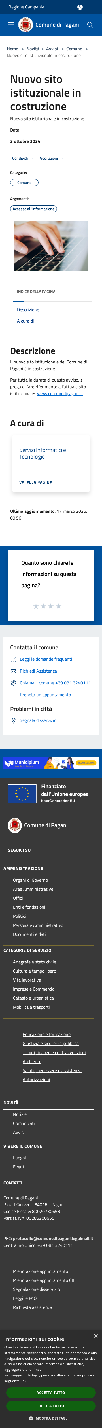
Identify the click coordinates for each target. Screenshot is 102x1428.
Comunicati (24, 1123)
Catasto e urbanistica (33, 998)
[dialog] (51, 1379)
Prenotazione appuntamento (40, 1271)
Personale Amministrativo (38, 925)
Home (12, 48)
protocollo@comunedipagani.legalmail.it (53, 1238)
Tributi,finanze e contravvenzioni (54, 1052)
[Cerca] (90, 24)
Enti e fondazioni (29, 907)
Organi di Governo (30, 880)
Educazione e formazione (47, 1034)
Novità (32, 48)
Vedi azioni (49, 158)
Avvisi (52, 48)
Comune (74, 48)
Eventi (19, 1166)
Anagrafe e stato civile (34, 961)
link (23, 1380)
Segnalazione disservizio (36, 1289)
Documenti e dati (29, 934)
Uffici (18, 898)
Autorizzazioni (36, 1079)
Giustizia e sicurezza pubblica (51, 1043)
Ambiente (32, 1061)
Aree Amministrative (33, 889)
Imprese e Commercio (33, 988)
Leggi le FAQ (25, 1298)
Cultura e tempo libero (34, 970)
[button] (51, 1418)
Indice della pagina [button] (36, 291)
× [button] (96, 1336)
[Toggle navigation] (11, 24)
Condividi (20, 158)
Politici (19, 916)
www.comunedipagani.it (60, 393)
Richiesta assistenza (32, 1307)
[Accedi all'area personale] (80, 7)
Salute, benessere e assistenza (52, 1070)
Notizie (20, 1114)
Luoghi (19, 1157)
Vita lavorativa (27, 979)
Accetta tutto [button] (51, 1392)
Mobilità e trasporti (31, 1007)
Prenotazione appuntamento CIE (44, 1280)
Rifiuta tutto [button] (50, 1405)
